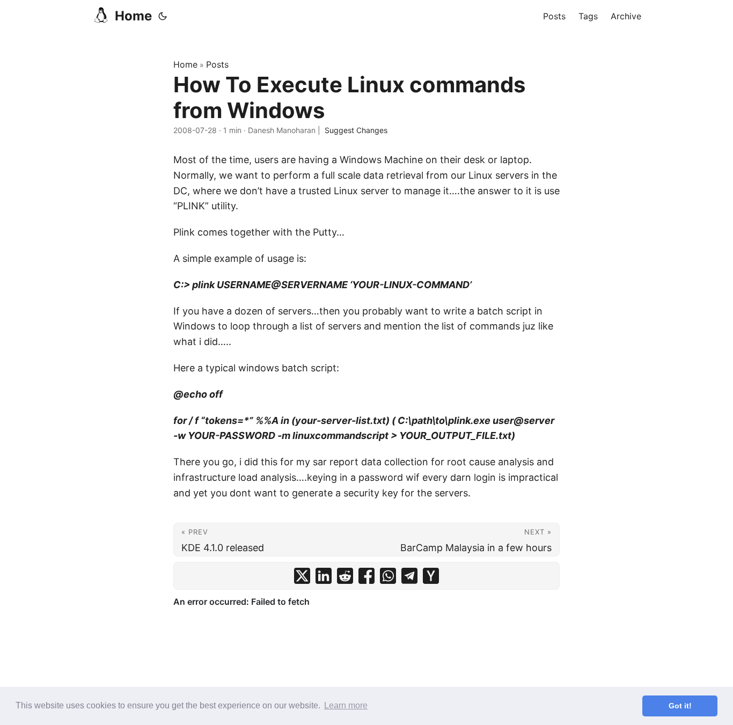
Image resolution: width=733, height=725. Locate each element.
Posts (217, 64)
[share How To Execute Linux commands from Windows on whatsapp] (388, 576)
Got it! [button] (680, 705)
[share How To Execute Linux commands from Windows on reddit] (345, 576)
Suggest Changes (356, 130)
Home (133, 16)
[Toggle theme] (162, 16)
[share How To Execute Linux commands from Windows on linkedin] (324, 576)
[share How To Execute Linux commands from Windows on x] (302, 576)
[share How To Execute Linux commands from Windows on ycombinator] (431, 576)
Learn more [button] (346, 705)
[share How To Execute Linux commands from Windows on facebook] (366, 576)
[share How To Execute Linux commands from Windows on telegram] (409, 576)
